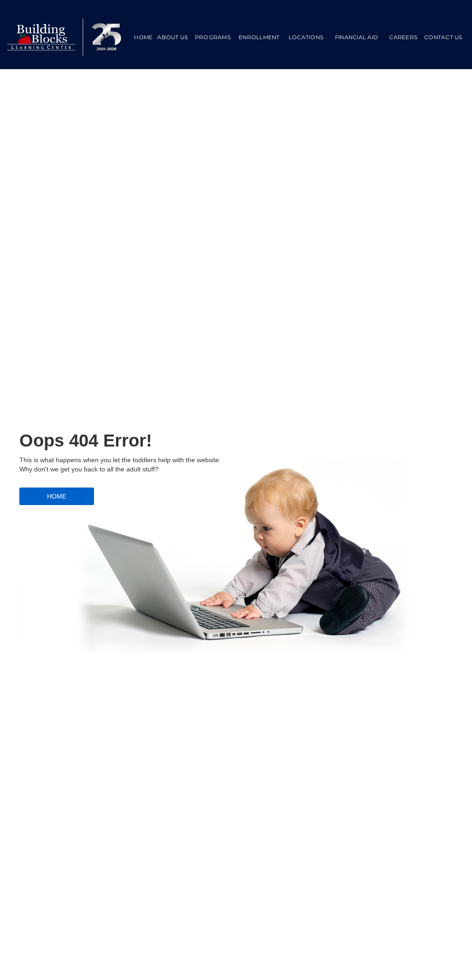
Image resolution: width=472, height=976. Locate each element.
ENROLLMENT (259, 37)
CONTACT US (443, 37)
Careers (403, 37)
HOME (143, 37)
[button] (212, 37)
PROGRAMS (212, 37)
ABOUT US (172, 37)
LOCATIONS (306, 37)
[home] (65, 37)
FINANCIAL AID (356, 37)
